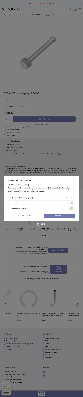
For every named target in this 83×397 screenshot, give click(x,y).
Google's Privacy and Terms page (35, 191)
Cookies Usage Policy (54, 188)
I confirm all (59, 216)
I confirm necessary (25, 216)
